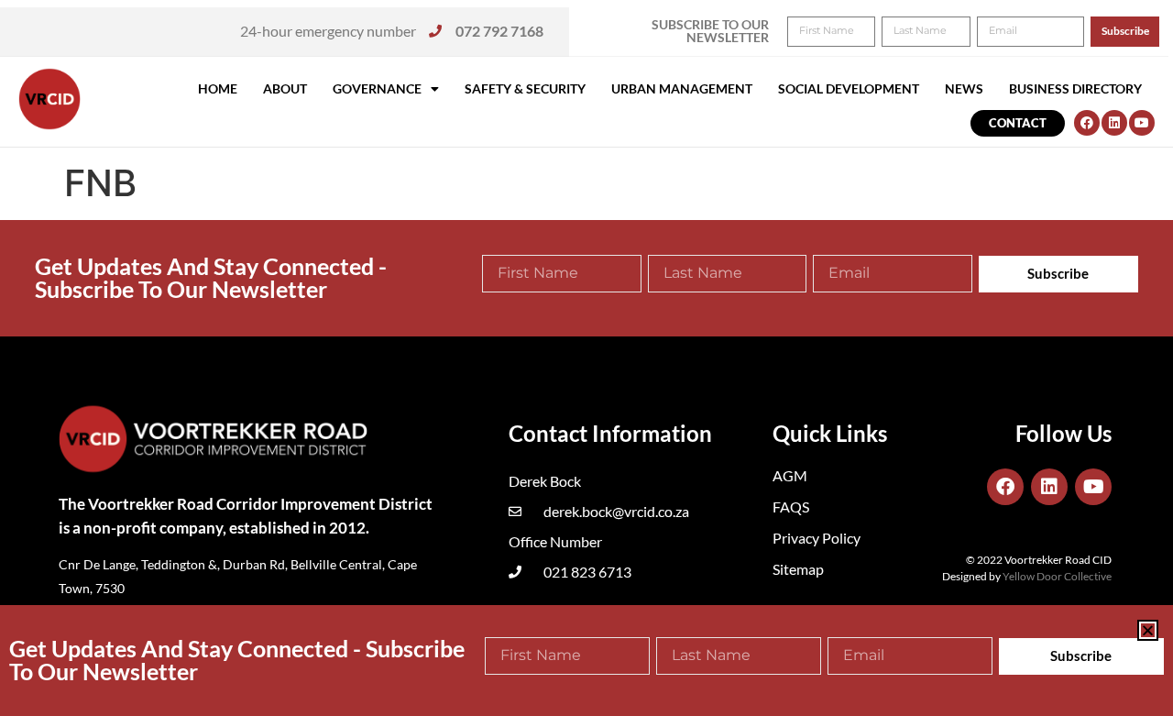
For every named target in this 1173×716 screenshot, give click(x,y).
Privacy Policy (817, 537)
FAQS (791, 506)
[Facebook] (1087, 123)
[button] (1148, 630)
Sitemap (798, 569)
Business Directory (1075, 88)
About (285, 88)
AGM (790, 475)
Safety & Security (525, 88)
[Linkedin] (1114, 123)
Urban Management (681, 88)
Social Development (848, 88)
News (964, 88)
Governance (377, 88)
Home (217, 88)
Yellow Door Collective (1057, 576)
